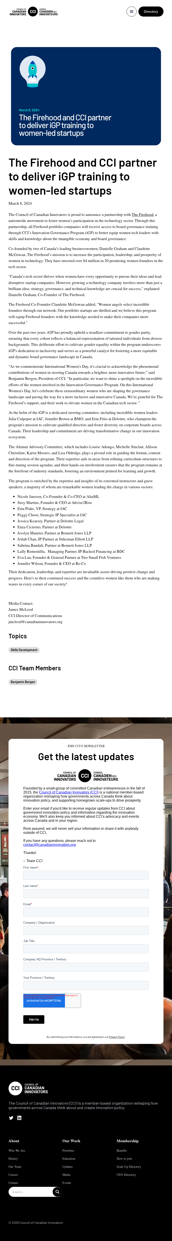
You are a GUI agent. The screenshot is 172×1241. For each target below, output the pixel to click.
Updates (67, 1166)
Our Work (71, 1141)
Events (66, 1183)
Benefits (122, 1150)
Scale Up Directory (129, 1166)
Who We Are (17, 1150)
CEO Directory (126, 1174)
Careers (13, 1174)
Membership (128, 1141)
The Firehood (142, 214)
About (14, 1141)
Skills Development (24, 650)
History (13, 1158)
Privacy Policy (117, 1036)
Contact (13, 1183)
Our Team (15, 1166)
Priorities (68, 1150)
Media (66, 1174)
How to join (124, 1158)
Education (68, 1158)
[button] (132, 11)
